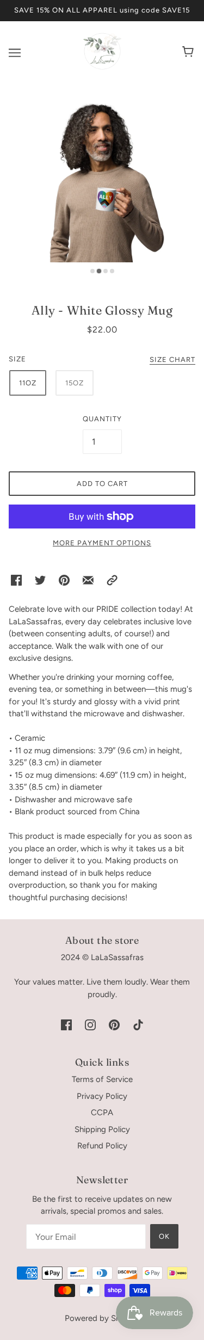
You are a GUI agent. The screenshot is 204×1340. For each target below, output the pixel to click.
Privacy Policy (102, 1096)
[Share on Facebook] (16, 580)
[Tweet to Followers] (40, 580)
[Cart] (189, 52)
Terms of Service (102, 1079)
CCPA (102, 1112)
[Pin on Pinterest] (64, 580)
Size (17, 359)
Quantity (102, 419)
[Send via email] (88, 580)
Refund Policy (102, 1146)
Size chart (172, 360)
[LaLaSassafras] (102, 67)
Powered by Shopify (102, 1318)
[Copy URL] (112, 580)
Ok (164, 1236)
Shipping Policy (102, 1129)
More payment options (102, 543)
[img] (66, 1024)
